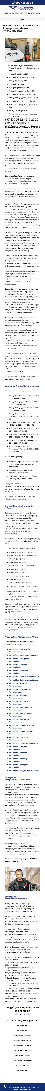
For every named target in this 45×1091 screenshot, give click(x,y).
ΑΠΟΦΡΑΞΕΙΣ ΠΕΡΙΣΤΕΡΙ (22, 1050)
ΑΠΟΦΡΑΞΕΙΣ (22, 1025)
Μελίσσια (9, 361)
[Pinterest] (29, 1014)
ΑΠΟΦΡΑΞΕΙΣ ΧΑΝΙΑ (22, 1065)
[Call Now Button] (5, 1086)
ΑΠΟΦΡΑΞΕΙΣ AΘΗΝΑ (22, 1055)
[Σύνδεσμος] (22, 11)
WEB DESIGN (26, 1079)
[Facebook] (16, 1014)
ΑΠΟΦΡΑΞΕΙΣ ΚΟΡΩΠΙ (22, 1045)
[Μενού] (22, 18)
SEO (34, 1079)
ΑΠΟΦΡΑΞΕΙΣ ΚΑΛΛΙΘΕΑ (22, 1060)
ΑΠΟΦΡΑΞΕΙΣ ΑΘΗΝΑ (22, 1035)
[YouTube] (24, 1014)
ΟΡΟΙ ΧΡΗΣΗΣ (25, 1081)
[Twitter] (20, 1014)
